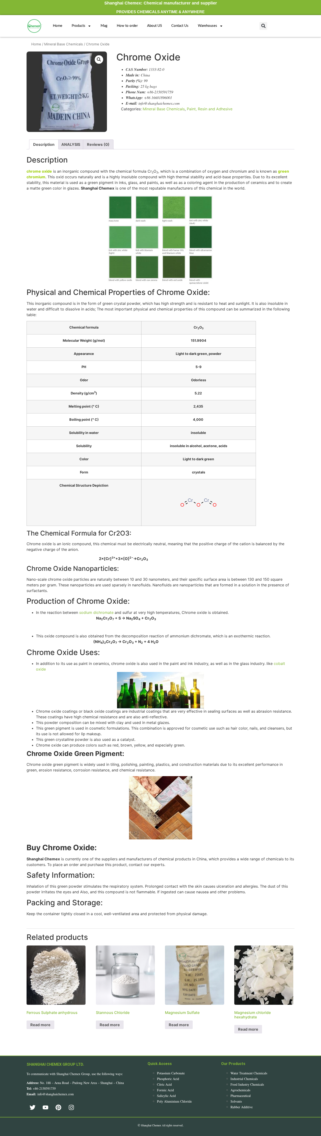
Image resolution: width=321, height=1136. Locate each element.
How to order (127, 26)
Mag (104, 26)
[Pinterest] (58, 1107)
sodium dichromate (96, 612)
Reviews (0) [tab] (98, 144)
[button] (263, 26)
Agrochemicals (240, 1090)
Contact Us (179, 26)
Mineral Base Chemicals (63, 44)
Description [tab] (44, 144)
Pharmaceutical (241, 1095)
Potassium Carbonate (171, 1073)
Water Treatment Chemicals (249, 1073)
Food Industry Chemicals (247, 1084)
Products (78, 26)
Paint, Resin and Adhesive (209, 109)
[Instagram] (71, 1107)
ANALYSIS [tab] (70, 144)
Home (57, 26)
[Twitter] (32, 1107)
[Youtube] (45, 1107)
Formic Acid (165, 1090)
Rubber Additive (242, 1107)
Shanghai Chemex (151, 1125)
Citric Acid (164, 1084)
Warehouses (207, 26)
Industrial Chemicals (244, 1078)
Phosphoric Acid (168, 1078)
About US (154, 26)
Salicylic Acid (166, 1095)
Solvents (236, 1101)
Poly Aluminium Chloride (174, 1101)
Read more (40, 1024)
